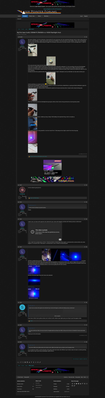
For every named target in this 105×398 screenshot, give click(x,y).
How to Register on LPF (49, 9)
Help (82, 377)
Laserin (19, 34)
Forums (25, 16)
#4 (86, 219)
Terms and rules (71, 377)
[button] (36, 16)
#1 (86, 36)
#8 (86, 341)
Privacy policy (77, 377)
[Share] (85, 37)
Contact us (66, 377)
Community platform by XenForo (45, 396)
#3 (86, 202)
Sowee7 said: (31, 328)
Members (46, 16)
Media (39, 16)
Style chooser (20, 377)
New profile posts (39, 385)
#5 (86, 246)
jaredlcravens (66, 391)
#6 (86, 302)
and (34, 197)
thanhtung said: (32, 205)
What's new (32, 16)
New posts (19, 18)
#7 (86, 325)
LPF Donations (58, 9)
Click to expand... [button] (58, 316)
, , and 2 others (38, 156)
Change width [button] (26, 377)
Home (19, 16)
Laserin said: (31, 305)
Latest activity (38, 387)
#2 (86, 185)
